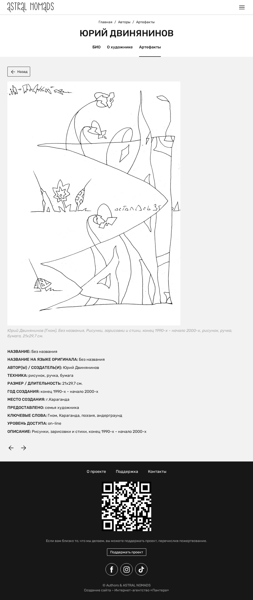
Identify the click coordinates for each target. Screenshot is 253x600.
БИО (96, 47)
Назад (22, 72)
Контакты (157, 471)
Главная (105, 22)
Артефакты (150, 47)
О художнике (120, 47)
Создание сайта (97, 590)
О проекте (96, 471)
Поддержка (127, 471)
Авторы (124, 22)
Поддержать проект (126, 552)
